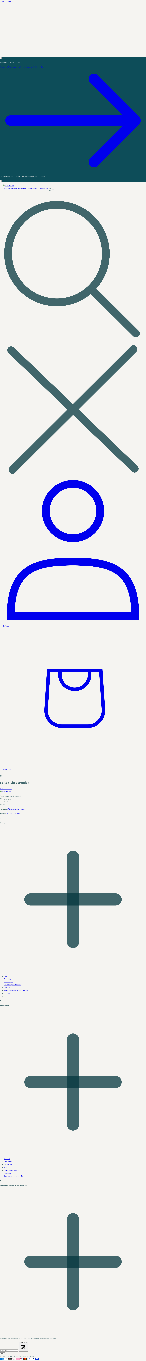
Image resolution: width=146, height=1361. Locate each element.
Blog (5, 996)
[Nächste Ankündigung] (1, 181)
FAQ (5, 976)
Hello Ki (7, 993)
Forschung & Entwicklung (13, 985)
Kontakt (7, 1159)
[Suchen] (73, 334)
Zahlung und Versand (11, 1170)
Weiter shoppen (6, 789)
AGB (5, 1167)
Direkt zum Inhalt (6, 1)
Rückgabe (7, 1173)
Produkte (7, 979)
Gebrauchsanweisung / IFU (13, 1176)
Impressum (8, 1162)
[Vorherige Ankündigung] (1, 58)
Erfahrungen (8, 982)
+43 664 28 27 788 (13, 813)
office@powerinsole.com (16, 809)
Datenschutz (8, 1164)
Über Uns (7, 988)
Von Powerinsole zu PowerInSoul (16, 990)
